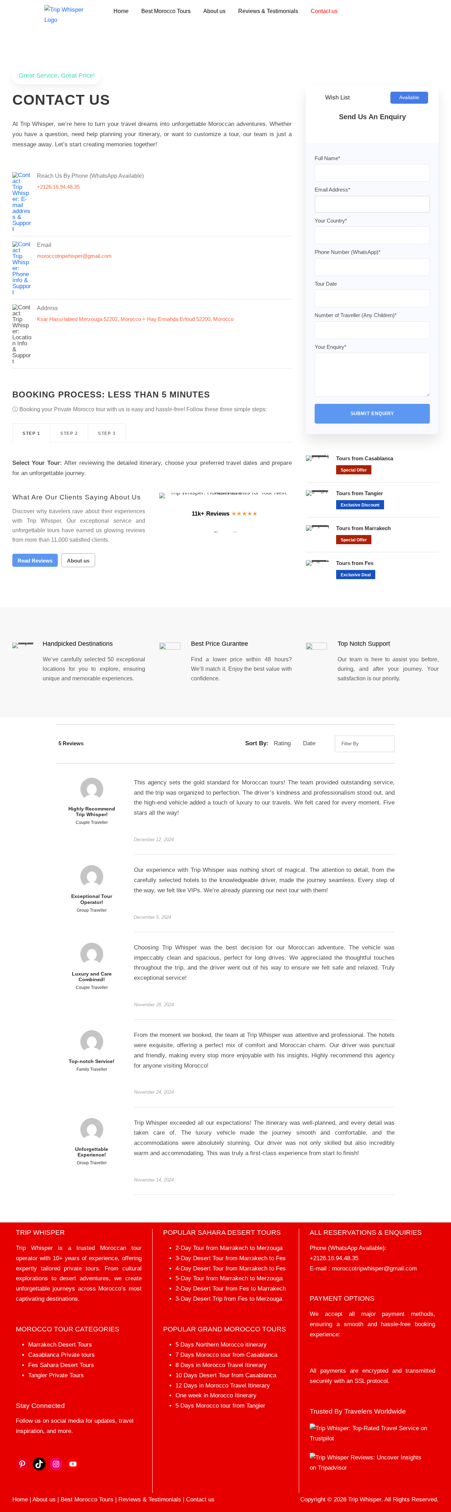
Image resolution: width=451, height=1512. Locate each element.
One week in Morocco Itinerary (216, 1395)
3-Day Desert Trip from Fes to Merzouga (228, 1298)
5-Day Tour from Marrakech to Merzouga (229, 1278)
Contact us (324, 11)
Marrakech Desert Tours (60, 1344)
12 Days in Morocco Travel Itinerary (222, 1385)
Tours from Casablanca (364, 458)
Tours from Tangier (359, 493)
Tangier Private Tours (56, 1375)
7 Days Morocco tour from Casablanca (226, 1355)
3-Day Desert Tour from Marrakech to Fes (230, 1258)
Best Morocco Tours (166, 11)
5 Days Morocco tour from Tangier (220, 1405)
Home (121, 11)
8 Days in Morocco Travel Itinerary (221, 1365)
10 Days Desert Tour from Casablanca (225, 1375)
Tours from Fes (354, 563)
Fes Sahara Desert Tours (61, 1365)
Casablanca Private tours (61, 1355)
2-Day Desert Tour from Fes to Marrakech (230, 1288)
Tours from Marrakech (363, 528)
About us (214, 11)
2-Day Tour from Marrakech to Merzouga (229, 1248)
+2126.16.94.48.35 (334, 1258)
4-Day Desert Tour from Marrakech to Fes (230, 1268)
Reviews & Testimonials (268, 11)
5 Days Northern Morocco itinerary (221, 1344)
